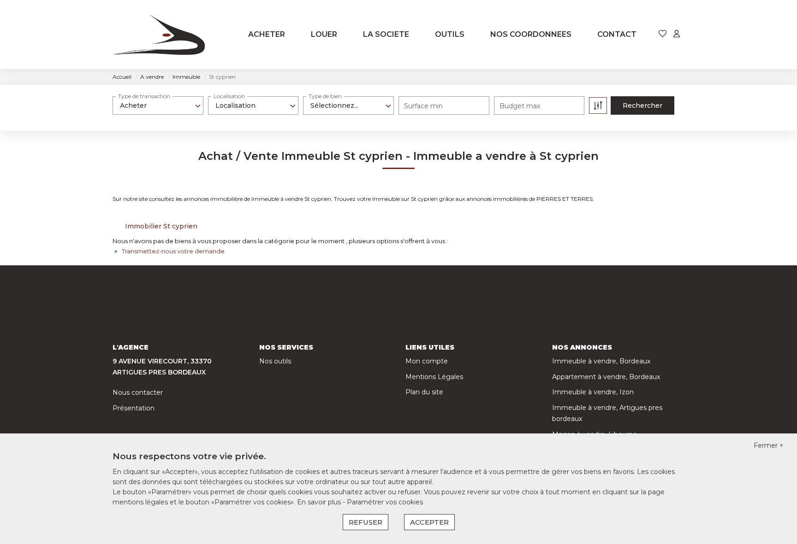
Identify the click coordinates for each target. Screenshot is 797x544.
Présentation (134, 408)
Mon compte (426, 361)
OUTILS (449, 34)
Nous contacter (138, 392)
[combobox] (158, 105)
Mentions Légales (434, 377)
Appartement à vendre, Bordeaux (606, 377)
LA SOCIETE (386, 34)
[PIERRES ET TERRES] (159, 34)
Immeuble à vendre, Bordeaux (601, 361)
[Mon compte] (676, 34)
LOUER (324, 34)
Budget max (520, 106)
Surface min (423, 106)
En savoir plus (320, 502)
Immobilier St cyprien (161, 226)
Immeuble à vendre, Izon (593, 392)
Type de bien (325, 96)
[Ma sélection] (663, 34)
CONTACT (616, 34)
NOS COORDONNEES (530, 34)
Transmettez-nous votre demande (173, 251)
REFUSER (365, 522)
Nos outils (275, 361)
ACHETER (266, 34)
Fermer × (768, 445)
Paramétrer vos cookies (385, 502)
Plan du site (424, 392)
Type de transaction (144, 96)
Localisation (229, 96)
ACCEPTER (429, 522)
